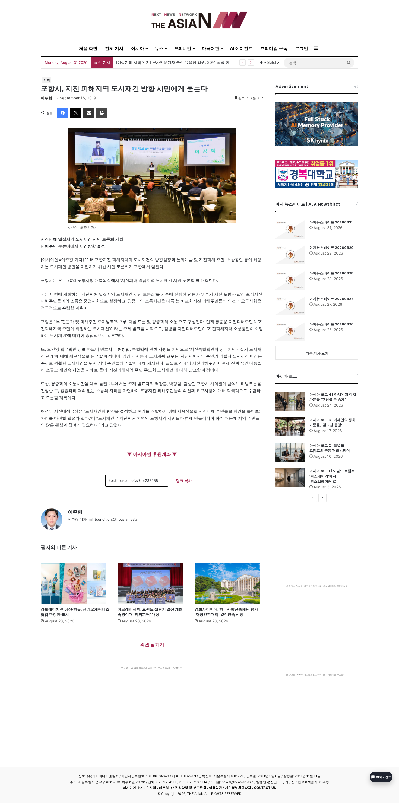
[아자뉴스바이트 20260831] (290, 229)
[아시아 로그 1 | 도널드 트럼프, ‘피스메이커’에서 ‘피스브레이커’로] (290, 477)
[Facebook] (62, 113)
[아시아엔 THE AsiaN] (199, 20)
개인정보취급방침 (238, 788)
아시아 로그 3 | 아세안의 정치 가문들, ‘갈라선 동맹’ (332, 422)
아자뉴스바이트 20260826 (331, 324)
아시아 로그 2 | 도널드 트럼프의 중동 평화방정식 (329, 448)
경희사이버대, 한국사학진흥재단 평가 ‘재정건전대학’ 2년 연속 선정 (226, 611)
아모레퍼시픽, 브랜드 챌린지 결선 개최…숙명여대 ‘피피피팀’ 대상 (151, 611)
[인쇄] (101, 113)
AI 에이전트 (241, 48)
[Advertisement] (152, 710)
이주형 (46, 98)
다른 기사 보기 (317, 353)
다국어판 (210, 48)
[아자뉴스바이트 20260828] (290, 280)
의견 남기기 (152, 644)
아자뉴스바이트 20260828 (331, 273)
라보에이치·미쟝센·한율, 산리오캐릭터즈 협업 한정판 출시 (75, 611)
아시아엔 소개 (133, 788)
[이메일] (88, 113)
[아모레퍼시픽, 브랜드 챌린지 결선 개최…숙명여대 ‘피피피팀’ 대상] (152, 583)
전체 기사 (114, 48)
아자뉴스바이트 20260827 (331, 298)
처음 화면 (88, 48)
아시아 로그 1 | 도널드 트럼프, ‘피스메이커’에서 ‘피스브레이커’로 (332, 476)
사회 (46, 80)
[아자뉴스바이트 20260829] (290, 254)
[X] (75, 113)
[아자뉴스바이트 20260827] (290, 305)
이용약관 (215, 788)
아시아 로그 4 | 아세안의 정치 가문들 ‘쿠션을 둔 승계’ (332, 397)
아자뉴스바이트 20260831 (331, 222)
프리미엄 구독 (273, 48)
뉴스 (159, 48)
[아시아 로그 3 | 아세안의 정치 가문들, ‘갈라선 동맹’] (290, 426)
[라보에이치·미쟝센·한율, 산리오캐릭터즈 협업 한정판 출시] (75, 583)
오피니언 (182, 48)
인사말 (151, 788)
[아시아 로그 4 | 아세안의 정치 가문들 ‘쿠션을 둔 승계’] (290, 401)
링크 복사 (184, 480)
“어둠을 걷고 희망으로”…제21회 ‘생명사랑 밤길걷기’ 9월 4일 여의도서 (175, 62)
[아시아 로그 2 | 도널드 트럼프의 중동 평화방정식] (290, 452)
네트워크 (165, 788)
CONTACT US (265, 788)
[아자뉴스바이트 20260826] (290, 331)
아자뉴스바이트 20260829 (331, 247)
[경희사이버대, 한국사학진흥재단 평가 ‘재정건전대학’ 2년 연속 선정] (229, 583)
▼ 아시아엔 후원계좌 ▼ (152, 454)
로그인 (301, 48)
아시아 (137, 48)
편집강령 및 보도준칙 (190, 788)
